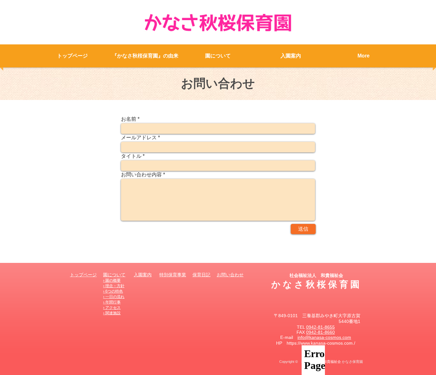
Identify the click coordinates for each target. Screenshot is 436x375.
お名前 (128, 119)
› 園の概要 (112, 280)
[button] (218, 55)
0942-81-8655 (320, 327)
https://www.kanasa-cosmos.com (320, 343)
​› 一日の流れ (113, 297)
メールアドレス (139, 137)
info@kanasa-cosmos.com (324, 337)
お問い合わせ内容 (141, 174)
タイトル (131, 156)
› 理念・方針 (113, 286)
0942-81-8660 (320, 332)
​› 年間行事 (112, 302)
